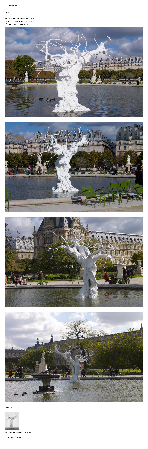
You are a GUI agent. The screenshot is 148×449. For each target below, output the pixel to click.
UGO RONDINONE (11, 6)
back (7, 12)
